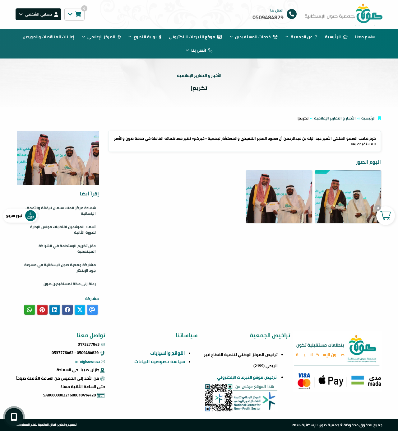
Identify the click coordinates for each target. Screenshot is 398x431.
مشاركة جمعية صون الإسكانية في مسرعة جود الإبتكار (60, 267)
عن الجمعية (301, 36)
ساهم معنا (365, 36)
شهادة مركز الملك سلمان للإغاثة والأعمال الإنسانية (60, 210)
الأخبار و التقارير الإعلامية (335, 118)
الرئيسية (333, 36)
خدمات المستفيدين (253, 36)
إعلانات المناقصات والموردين (48, 36)
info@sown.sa (87, 361)
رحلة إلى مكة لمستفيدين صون (70, 283)
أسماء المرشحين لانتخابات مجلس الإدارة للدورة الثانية (63, 229)
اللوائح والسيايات (167, 353)
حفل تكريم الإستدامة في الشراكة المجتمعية (67, 248)
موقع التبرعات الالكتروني (192, 36)
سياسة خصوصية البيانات (159, 361)
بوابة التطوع (145, 36)
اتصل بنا (198, 50)
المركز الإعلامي (101, 36)
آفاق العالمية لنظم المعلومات (36, 424)
